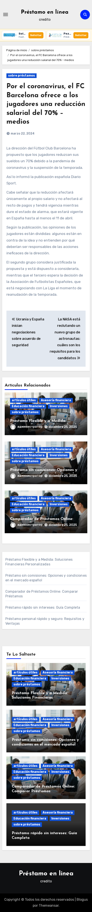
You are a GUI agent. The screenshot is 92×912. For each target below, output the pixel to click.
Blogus (82, 900)
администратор (30, 426)
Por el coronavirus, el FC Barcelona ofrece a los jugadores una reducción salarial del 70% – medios (45, 104)
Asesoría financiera (56, 400)
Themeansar (49, 905)
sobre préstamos (21, 75)
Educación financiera (28, 406)
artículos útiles (24, 400)
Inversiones (59, 406)
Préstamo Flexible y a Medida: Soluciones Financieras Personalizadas (40, 697)
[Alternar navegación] (5, 14)
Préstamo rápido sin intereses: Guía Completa (42, 607)
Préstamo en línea (44, 12)
